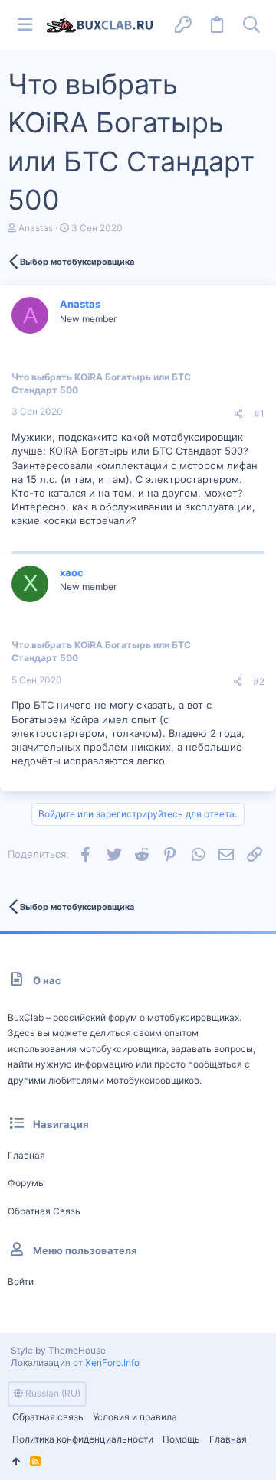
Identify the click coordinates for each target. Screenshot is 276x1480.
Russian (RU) (51, 1393)
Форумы (26, 1182)
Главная (26, 1155)
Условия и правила (135, 1417)
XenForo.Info (112, 1362)
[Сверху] (16, 1462)
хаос (72, 572)
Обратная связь (44, 1211)
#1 (259, 413)
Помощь (181, 1439)
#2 (258, 681)
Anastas (35, 227)
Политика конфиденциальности (82, 1439)
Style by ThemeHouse (58, 1350)
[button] (24, 25)
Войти (21, 1281)
